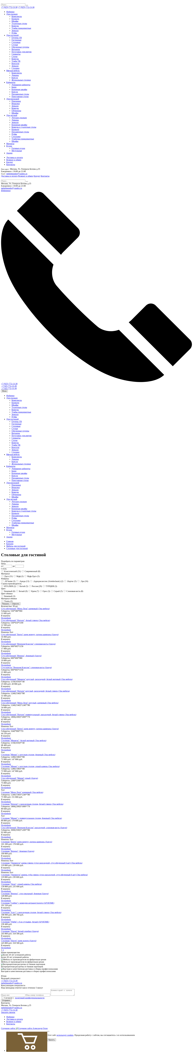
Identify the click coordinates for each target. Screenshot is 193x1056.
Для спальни (12, 14)
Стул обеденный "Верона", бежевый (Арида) (21, 656)
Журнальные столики (21, 80)
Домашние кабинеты (21, 85)
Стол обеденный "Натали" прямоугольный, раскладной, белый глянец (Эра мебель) (38, 714)
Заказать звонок (8, 1012)
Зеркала (15, 30)
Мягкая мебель (13, 70)
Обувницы (16, 111)
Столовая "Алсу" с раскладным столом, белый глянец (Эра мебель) (31, 912)
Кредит (9, 162)
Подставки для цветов (22, 52)
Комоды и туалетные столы (24, 127)
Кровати (15, 19)
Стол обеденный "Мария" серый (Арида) (19, 778)
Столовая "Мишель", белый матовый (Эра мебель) (23, 740)
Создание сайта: (8, 1028)
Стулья (15, 45)
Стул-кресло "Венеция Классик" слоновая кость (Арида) (26, 667)
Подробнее (6, 618)
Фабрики (10, 12)
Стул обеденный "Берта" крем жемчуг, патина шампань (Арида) (30, 634)
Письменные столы (20, 94)
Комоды (15, 26)
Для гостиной (12, 35)
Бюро (14, 87)
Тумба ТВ (16, 61)
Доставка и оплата (14, 157)
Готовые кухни (18, 148)
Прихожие (16, 101)
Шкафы (15, 21)
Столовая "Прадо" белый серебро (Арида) (20, 931)
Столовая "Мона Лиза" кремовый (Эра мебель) (22, 792)
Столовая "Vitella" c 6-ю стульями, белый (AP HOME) (25, 922)
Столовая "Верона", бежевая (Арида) (17, 851)
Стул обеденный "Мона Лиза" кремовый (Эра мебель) (25, 608)
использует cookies (65, 1035)
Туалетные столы (19, 23)
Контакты (10, 164)
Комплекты (17, 16)
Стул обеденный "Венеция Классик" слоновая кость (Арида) (28, 644)
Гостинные (16, 40)
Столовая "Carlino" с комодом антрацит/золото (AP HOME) (27, 903)
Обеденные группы (20, 47)
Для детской (11, 115)
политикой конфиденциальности (30, 998)
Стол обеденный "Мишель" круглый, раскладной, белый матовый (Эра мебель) (36, 679)
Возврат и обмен (13, 160)
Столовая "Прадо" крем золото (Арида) (18, 941)
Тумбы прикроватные (21, 28)
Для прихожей (12, 99)
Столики (15, 68)
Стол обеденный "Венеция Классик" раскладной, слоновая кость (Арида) (34, 828)
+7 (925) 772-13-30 (9, 7)
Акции (9, 153)
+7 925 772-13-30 (9, 386)
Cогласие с (24, 998)
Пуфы (14, 33)
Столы (14, 56)
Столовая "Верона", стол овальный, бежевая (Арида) (25, 893)
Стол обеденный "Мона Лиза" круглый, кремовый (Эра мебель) (29, 703)
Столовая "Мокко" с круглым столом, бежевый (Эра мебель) (28, 755)
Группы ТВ (17, 38)
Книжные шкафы (19, 89)
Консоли (15, 63)
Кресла (15, 78)
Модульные (17, 151)
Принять (51, 1040)
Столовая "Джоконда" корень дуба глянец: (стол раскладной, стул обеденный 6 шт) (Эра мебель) (44, 875)
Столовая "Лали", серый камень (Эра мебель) (21, 884)
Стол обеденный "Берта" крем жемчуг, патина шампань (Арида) (30, 729)
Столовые (16, 42)
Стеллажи (16, 136)
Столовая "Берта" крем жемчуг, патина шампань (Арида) (26, 842)
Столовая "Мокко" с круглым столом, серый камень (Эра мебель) (30, 766)
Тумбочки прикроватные (23, 139)
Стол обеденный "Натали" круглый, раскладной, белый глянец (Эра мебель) (35, 691)
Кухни (9, 146)
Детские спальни (19, 118)
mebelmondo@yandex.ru (16, 174)
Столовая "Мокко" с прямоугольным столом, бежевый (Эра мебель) (31, 818)
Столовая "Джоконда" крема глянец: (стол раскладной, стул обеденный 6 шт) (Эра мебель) (41, 863)
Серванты (16, 54)
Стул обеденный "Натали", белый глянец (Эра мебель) (25, 620)
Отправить (6, 1000)
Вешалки (16, 103)
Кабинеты (10, 82)
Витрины (16, 49)
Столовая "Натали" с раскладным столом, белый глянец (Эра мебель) (32, 804)
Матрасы (10, 143)
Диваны (15, 75)
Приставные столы (20, 96)
